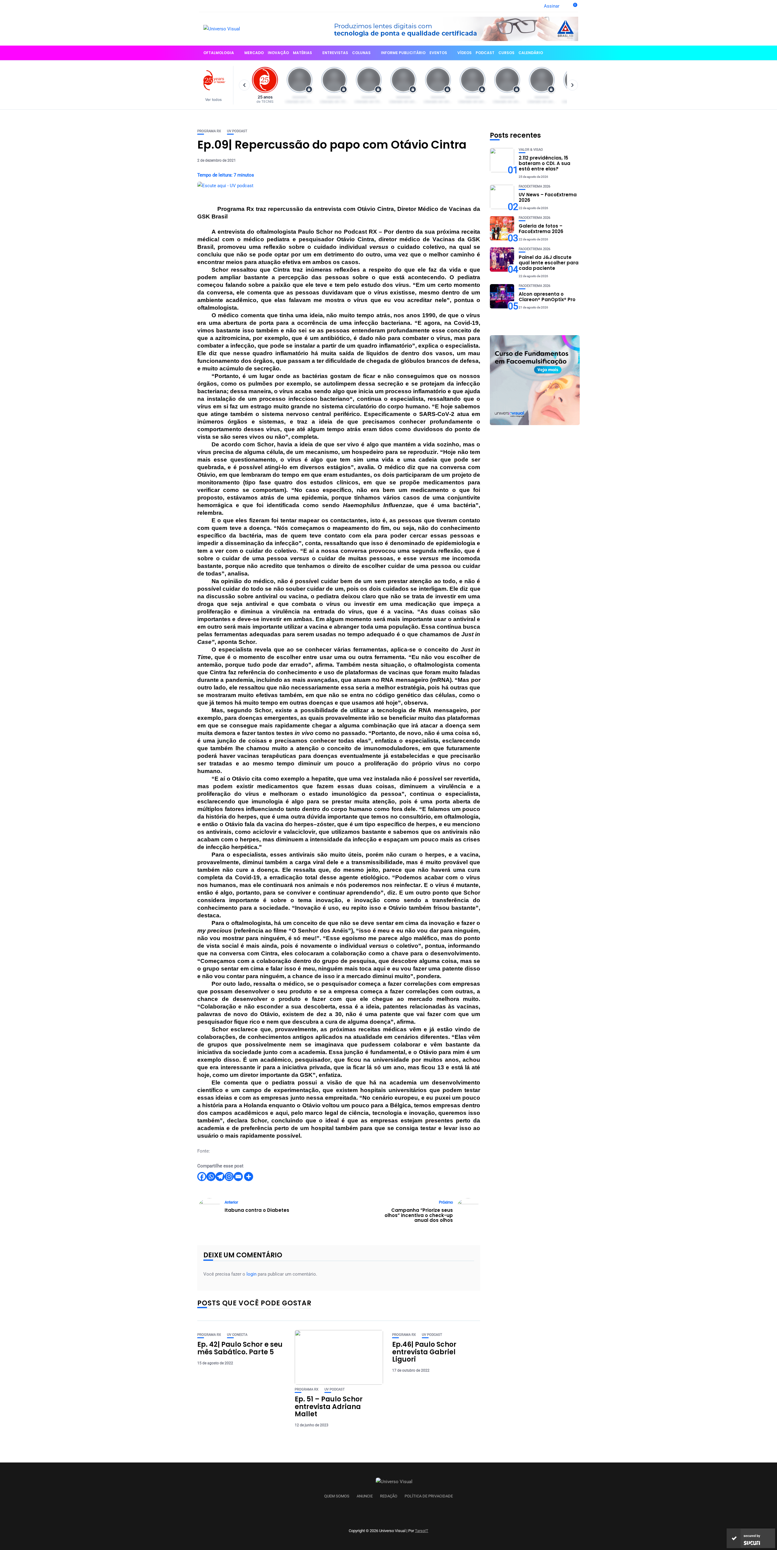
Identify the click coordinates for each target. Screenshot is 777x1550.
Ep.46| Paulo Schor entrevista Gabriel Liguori (424, 1352)
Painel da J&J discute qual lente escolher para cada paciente (549, 262)
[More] (248, 1176)
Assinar (551, 6)
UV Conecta (237, 1334)
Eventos (438, 52)
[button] (216, 85)
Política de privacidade (429, 1496)
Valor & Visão (531, 149)
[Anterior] (244, 85)
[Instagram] (229, 1176)
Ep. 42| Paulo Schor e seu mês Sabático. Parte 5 (240, 1348)
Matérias (302, 52)
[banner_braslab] (450, 28)
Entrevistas (335, 52)
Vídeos (464, 52)
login (251, 1274)
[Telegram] (220, 1176)
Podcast (485, 52)
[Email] (238, 1176)
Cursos (506, 52)
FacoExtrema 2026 (534, 186)
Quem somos (336, 1496)
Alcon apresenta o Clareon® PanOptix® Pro (547, 297)
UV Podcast (237, 131)
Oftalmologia (218, 52)
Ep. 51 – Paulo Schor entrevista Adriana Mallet (329, 1406)
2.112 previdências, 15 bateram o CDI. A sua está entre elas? (544, 163)
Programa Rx (209, 131)
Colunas (361, 52)
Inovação (278, 52)
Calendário (530, 52)
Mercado (254, 52)
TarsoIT (421, 1530)
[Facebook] (201, 1176)
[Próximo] (572, 85)
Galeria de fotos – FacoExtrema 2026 (541, 229)
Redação (388, 1496)
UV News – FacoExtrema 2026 (548, 197)
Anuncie (365, 1496)
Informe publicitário (403, 52)
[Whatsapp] (210, 1176)
